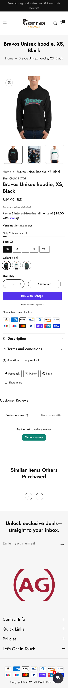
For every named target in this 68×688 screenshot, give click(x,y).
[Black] (6, 265)
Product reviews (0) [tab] (17, 415)
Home (9, 58)
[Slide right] (63, 152)
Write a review (34, 437)
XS (7, 249)
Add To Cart (44, 284)
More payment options (32, 304)
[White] (16, 265)
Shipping (7, 207)
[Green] (26, 265)
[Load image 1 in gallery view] (13, 154)
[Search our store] (55, 23)
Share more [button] (15, 383)
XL (34, 249)
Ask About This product (23, 360)
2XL (44, 249)
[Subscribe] (62, 544)
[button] (28, 496)
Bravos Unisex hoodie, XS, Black (41, 58)
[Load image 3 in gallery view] (54, 154)
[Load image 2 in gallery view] (34, 154)
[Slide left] (4, 152)
